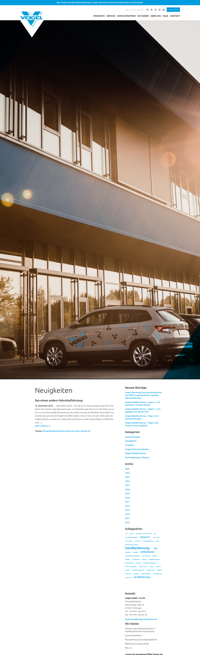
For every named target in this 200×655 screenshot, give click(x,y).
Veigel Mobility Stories (135, 453)
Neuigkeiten (131, 441)
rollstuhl (158, 566)
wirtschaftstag (157, 573)
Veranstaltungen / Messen (137, 457)
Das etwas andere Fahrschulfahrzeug (59, 400)
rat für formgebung (130, 566)
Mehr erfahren (41, 426)
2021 (127, 485)
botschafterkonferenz (131, 537)
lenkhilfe (135, 552)
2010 (127, 522)
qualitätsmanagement (149, 563)
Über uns (156, 16)
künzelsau (128, 552)
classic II (145, 537)
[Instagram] (160, 10)
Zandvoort (128, 577)
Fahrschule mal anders (131, 544)
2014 (127, 514)
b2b (155, 533)
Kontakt (175, 16)
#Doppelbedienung (51, 431)
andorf (131, 533)
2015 (127, 510)
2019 (127, 493)
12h (126, 533)
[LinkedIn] (151, 10)
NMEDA (127, 559)
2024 (127, 473)
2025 (127, 469)
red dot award (143, 566)
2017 (127, 502)
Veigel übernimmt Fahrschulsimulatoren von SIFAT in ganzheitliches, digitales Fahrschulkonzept (143, 395)
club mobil (156, 537)
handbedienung (137, 548)
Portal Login (173, 9)
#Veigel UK (85, 431)
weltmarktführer (146, 573)
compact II (137, 541)
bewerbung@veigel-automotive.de (141, 619)
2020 (127, 489)
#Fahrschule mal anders (70, 431)
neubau (154, 556)
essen (157, 541)
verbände (136, 573)
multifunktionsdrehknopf (132, 556)
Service (111, 16)
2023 (127, 477)
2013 (127, 518)
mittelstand (147, 551)
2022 (127, 481)
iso (155, 548)
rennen (151, 566)
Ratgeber (143, 16)
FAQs (165, 16)
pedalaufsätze (129, 563)
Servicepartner (126, 16)
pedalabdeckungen (154, 559)
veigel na (159, 570)
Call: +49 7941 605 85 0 (135, 10)
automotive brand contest (144, 533)
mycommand (146, 556)
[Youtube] (164, 10)
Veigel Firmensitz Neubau (137, 449)
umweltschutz (151, 570)
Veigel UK (128, 573)
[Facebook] (156, 10)
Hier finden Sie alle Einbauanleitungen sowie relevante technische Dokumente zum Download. (100, 2)
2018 (127, 497)
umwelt (127, 570)
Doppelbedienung (148, 541)
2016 (127, 506)
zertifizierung (142, 577)
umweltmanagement (138, 570)
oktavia (144, 559)
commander (128, 541)
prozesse (138, 563)
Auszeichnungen (132, 437)
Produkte (99, 16)
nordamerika (136, 559)
